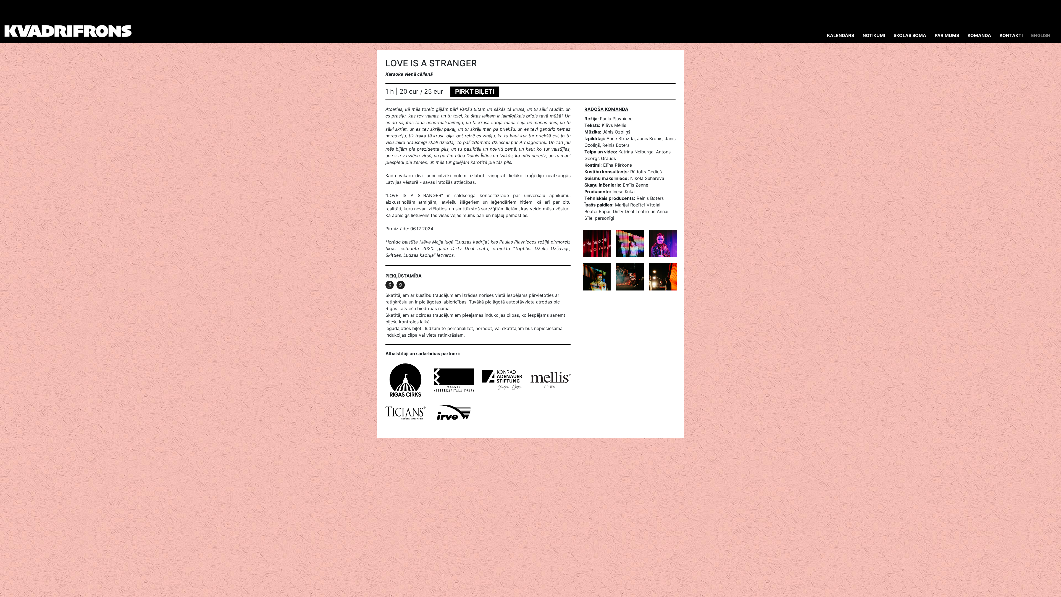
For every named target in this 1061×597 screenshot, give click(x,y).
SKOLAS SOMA (910, 35)
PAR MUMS (947, 35)
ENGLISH (1040, 35)
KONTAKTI (1011, 35)
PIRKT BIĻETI (474, 91)
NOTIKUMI (874, 35)
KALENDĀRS (840, 35)
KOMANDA (979, 35)
